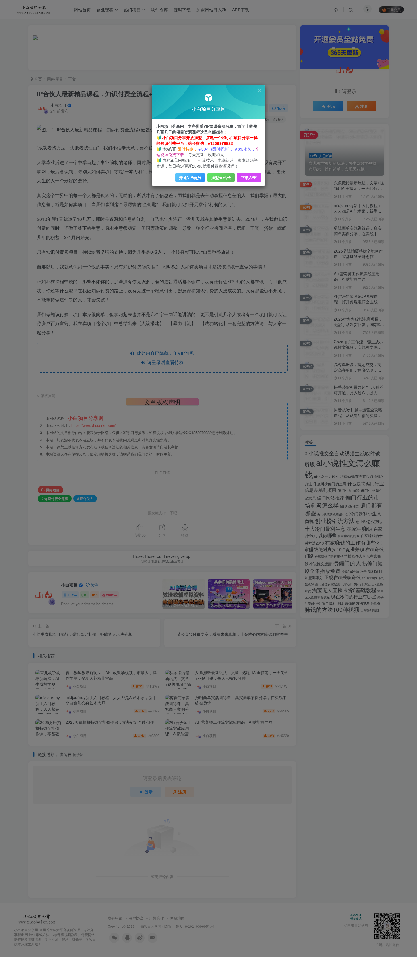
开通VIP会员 (190, 177)
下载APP (249, 177)
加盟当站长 (221, 177)
